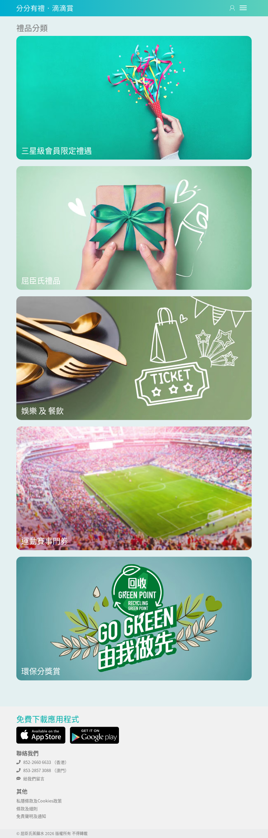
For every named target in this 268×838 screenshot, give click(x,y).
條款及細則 (27, 808)
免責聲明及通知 (31, 816)
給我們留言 (33, 778)
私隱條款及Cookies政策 (39, 801)
